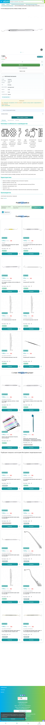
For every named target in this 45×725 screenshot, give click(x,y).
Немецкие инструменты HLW (10, 102)
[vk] (25, 695)
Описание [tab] (4, 120)
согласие (20, 715)
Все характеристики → (6, 97)
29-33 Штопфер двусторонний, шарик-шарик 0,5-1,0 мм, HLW (11, 480)
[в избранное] (19, 254)
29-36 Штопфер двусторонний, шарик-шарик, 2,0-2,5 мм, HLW (32, 518)
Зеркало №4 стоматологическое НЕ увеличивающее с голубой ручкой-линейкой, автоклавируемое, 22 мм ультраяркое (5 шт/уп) (32, 439)
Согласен (13, 718)
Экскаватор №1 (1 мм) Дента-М (29, 357)
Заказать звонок (22, 711)
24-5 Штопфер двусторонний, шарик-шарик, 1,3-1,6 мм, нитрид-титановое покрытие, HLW (32, 631)
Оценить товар (37, 207)
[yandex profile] (22, 698)
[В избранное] (42, 65)
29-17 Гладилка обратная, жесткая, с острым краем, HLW (10, 402)
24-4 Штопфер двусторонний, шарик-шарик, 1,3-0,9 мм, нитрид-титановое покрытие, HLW (11, 631)
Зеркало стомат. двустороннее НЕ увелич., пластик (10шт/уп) (10, 437)
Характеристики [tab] (11, 120)
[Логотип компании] (6, 1)
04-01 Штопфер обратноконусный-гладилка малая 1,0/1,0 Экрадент (10, 245)
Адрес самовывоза (6, 105)
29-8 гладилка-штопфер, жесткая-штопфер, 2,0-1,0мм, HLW (11, 283)
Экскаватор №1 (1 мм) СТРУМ (28, 282)
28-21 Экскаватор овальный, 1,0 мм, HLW (9, 357)
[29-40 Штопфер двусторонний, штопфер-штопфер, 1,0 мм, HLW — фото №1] (22, 30)
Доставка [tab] (17, 120)
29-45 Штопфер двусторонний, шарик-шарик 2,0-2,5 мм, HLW (32, 593)
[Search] (43, 2)
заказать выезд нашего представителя (32, 102)
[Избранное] (16, 723)
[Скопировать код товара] (11, 81)
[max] (23, 695)
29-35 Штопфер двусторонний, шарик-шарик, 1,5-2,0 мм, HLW (10, 518)
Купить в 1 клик (22, 71)
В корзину (10, 253)
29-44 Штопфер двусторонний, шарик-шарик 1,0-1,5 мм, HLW (10, 593)
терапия (5, 198)
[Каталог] (1, 1)
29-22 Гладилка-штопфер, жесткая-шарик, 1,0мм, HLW (32, 402)
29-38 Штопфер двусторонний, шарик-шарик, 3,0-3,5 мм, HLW (10, 555)
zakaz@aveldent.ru (22, 703)
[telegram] (20, 695)
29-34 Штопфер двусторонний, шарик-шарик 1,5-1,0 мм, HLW (32, 245)
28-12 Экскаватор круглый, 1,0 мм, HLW (30, 319)
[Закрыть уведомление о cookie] (24, 713)
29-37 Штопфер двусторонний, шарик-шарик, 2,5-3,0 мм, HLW (32, 555)
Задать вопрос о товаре (22, 117)
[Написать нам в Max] (43, 721)
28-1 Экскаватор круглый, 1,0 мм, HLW (9, 319)
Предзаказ (4, 485)
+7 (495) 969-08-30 (22, 702)
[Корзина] (28, 723)
